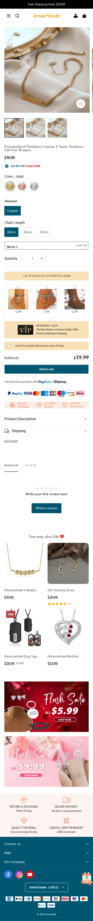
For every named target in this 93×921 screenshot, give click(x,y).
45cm (28, 232)
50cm (44, 232)
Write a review (46, 508)
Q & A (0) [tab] (30, 465)
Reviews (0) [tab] (11, 465)
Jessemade (50, 914)
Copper (12, 210)
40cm (11, 232)
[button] (8, 15)
